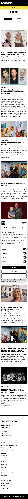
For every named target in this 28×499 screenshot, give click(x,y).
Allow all (14, 267)
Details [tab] (14, 227)
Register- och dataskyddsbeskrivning (9, 473)
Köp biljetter (4, 443)
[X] (5, 489)
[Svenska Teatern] (7, 3)
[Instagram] (1, 489)
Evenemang (19, 19)
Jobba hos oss (4, 475)
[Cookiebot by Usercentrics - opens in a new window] (21, 223)
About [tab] (23, 227)
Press (2, 470)
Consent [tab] (5, 227)
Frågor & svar (4, 464)
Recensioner (14, 25)
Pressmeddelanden (19, 22)
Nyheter (6, 22)
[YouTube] (8, 489)
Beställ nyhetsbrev (5, 483)
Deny (14, 275)
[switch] (25, 253)
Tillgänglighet (4, 467)
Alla (8, 19)
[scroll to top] (24, 495)
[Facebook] (3, 489)
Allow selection (14, 271)
